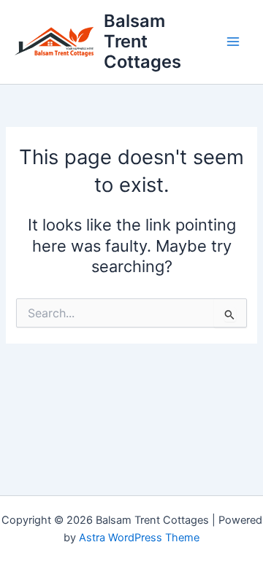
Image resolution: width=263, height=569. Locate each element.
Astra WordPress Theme (139, 537)
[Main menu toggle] (233, 41)
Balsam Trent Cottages (142, 41)
